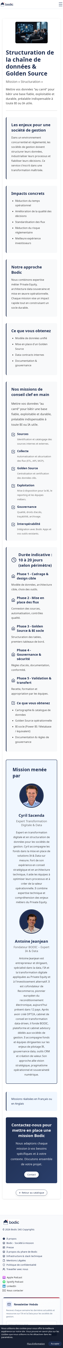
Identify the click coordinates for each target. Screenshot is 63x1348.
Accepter (55, 1344)
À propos (11, 1238)
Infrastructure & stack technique (24, 1256)
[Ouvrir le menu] (60, 4)
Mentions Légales (16, 1260)
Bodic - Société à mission (20, 1243)
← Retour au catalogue (31, 1192)
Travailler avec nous (17, 1269)
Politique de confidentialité (21, 1264)
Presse (10, 1247)
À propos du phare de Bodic (21, 1251)
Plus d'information (36, 1343)
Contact (31, 1174)
